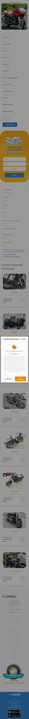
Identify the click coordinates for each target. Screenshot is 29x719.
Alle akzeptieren (20, 378)
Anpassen (8, 379)
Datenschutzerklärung (14, 371)
